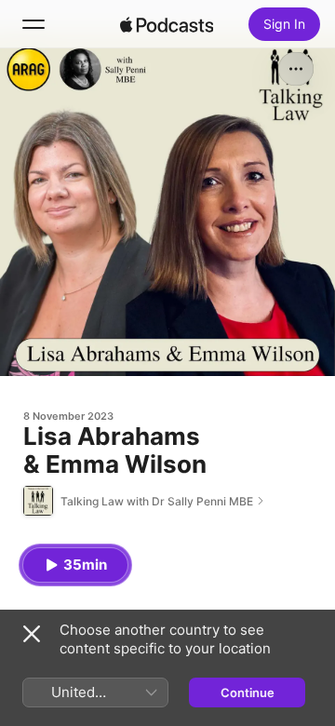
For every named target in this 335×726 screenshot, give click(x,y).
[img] (166, 24)
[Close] (31, 633)
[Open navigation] (33, 24)
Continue (248, 692)
